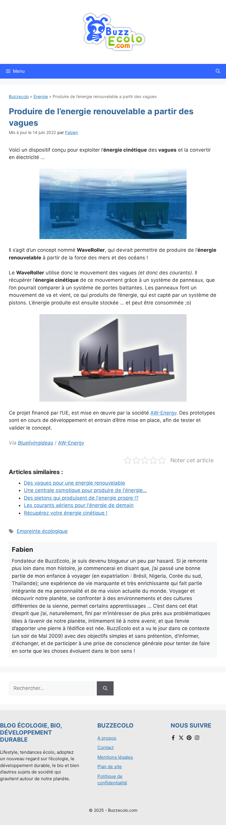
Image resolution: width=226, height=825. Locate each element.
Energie (41, 96)
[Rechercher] (105, 688)
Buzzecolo (19, 96)
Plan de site (109, 766)
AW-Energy (163, 413)
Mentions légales (115, 757)
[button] (218, 71)
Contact (105, 747)
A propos (106, 738)
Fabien (71, 132)
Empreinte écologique (42, 531)
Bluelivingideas (35, 443)
